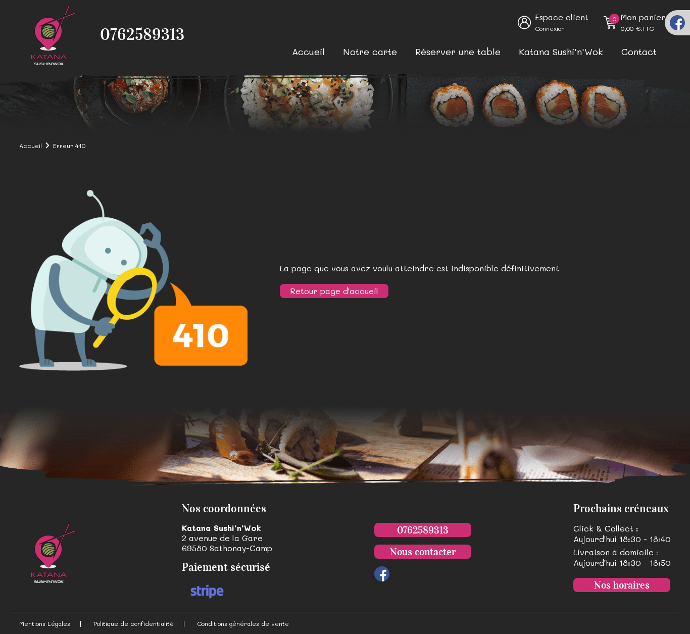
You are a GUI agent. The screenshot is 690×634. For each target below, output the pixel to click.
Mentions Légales (44, 623)
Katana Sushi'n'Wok (561, 51)
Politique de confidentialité (133, 623)
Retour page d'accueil (334, 290)
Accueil (308, 51)
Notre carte (370, 51)
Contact (639, 51)
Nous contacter (423, 552)
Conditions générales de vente (243, 623)
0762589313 (142, 34)
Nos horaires (622, 585)
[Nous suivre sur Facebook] (677, 22)
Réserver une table (458, 51)
